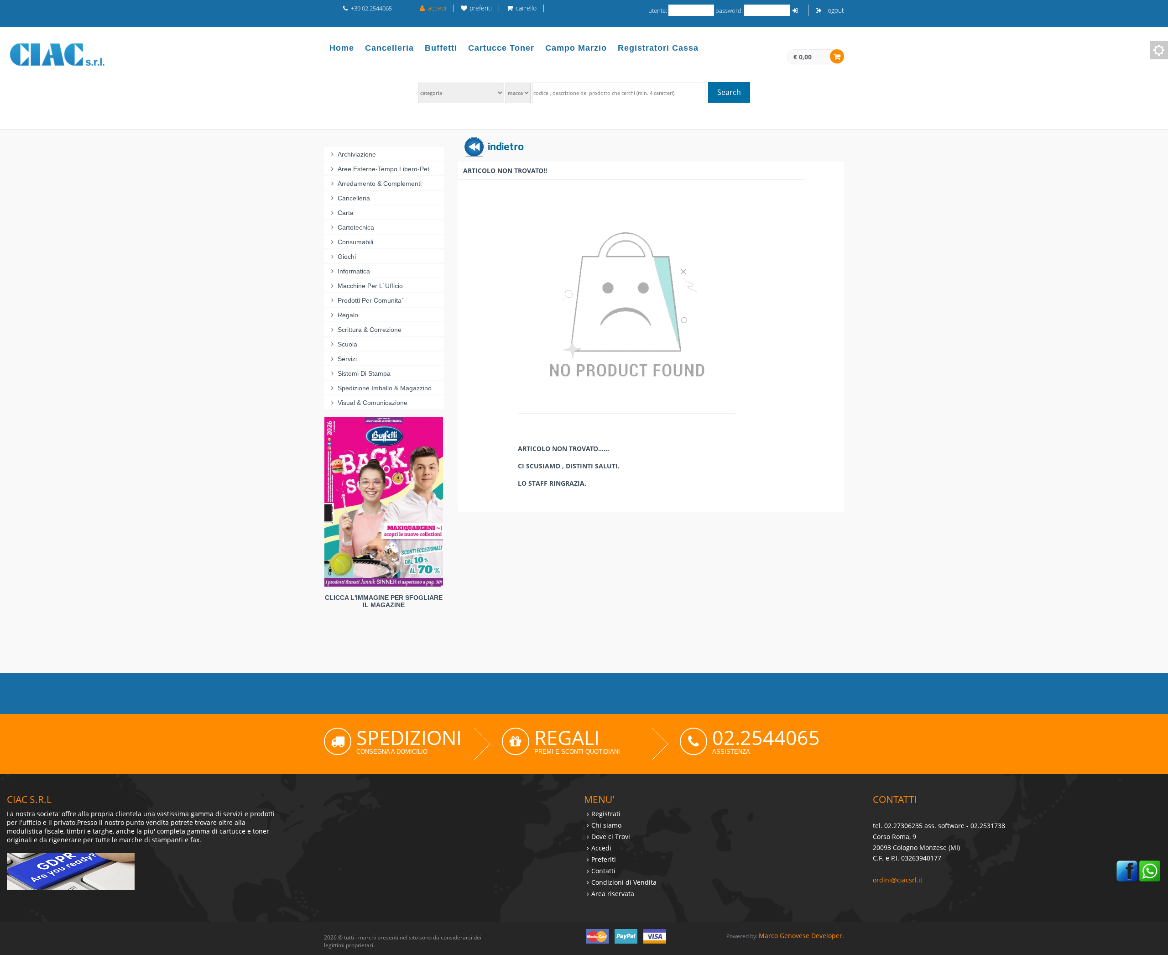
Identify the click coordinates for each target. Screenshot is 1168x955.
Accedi (601, 848)
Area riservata (612, 893)
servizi (347, 358)
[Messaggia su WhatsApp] (1149, 870)
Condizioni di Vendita (624, 882)
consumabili (355, 242)
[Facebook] (1127, 870)
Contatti (603, 870)
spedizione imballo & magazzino (385, 388)
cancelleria (354, 198)
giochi (347, 256)
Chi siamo (606, 825)
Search (729, 92)
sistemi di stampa (364, 373)
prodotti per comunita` (371, 300)
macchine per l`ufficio (370, 285)
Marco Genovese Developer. (801, 935)
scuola (347, 344)
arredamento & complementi (380, 183)
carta (346, 212)
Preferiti (603, 859)
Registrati (605, 813)
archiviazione (357, 154)
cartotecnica (356, 227)
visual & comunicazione (372, 402)
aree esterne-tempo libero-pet (383, 169)
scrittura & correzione (370, 329)
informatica (354, 271)
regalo (348, 315)
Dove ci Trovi (610, 836)
